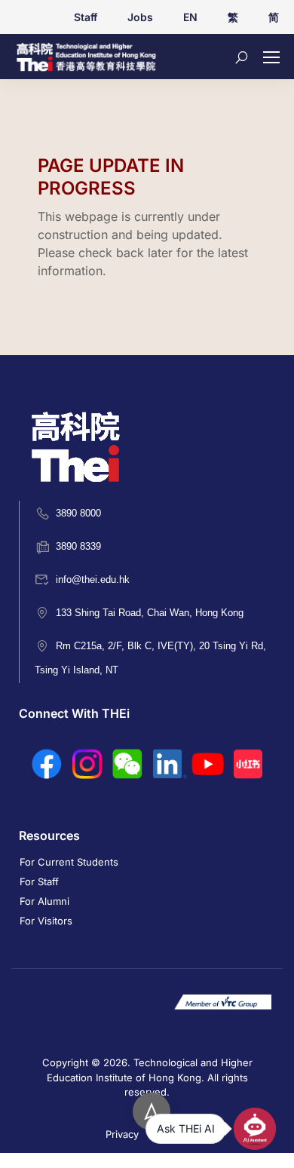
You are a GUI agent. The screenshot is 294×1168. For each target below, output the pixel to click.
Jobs (140, 17)
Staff (85, 17)
